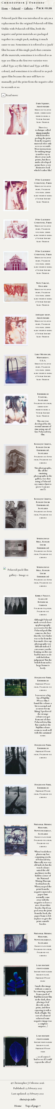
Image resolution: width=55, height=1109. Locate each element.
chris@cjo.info (28, 1099)
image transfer (43, 133)
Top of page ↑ (33, 1105)
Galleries (28, 8)
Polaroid (15, 8)
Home (5, 8)
